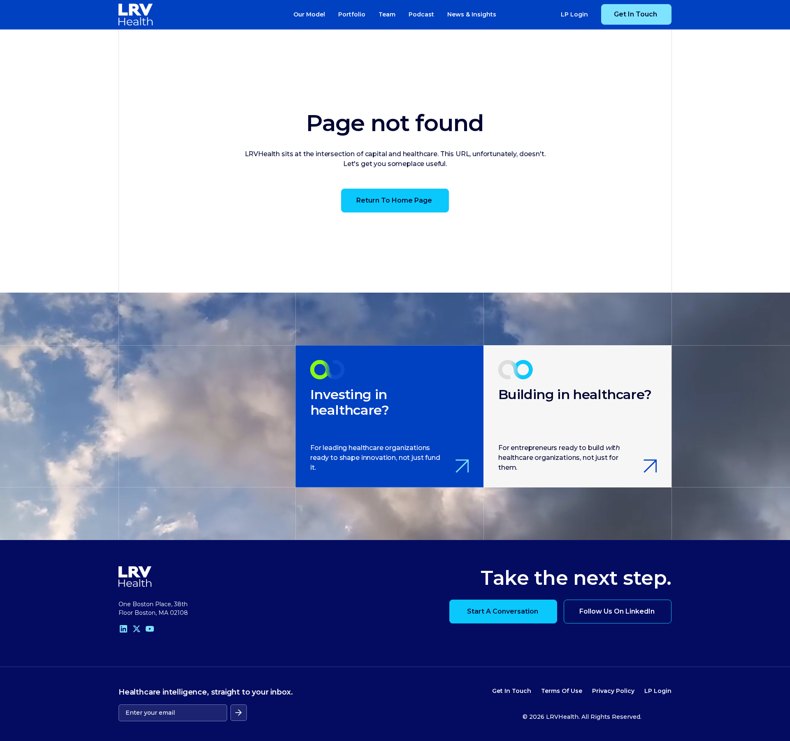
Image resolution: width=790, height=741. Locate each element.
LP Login (658, 691)
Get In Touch (511, 691)
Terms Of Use (561, 691)
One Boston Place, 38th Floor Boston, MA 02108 (153, 608)
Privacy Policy (613, 691)
